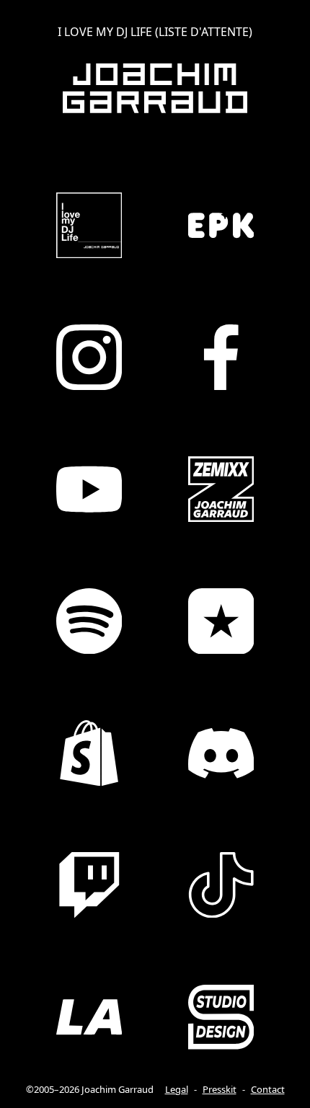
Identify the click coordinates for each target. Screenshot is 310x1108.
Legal (176, 1089)
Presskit (219, 1089)
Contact (268, 1089)
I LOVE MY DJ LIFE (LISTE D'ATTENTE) (155, 32)
